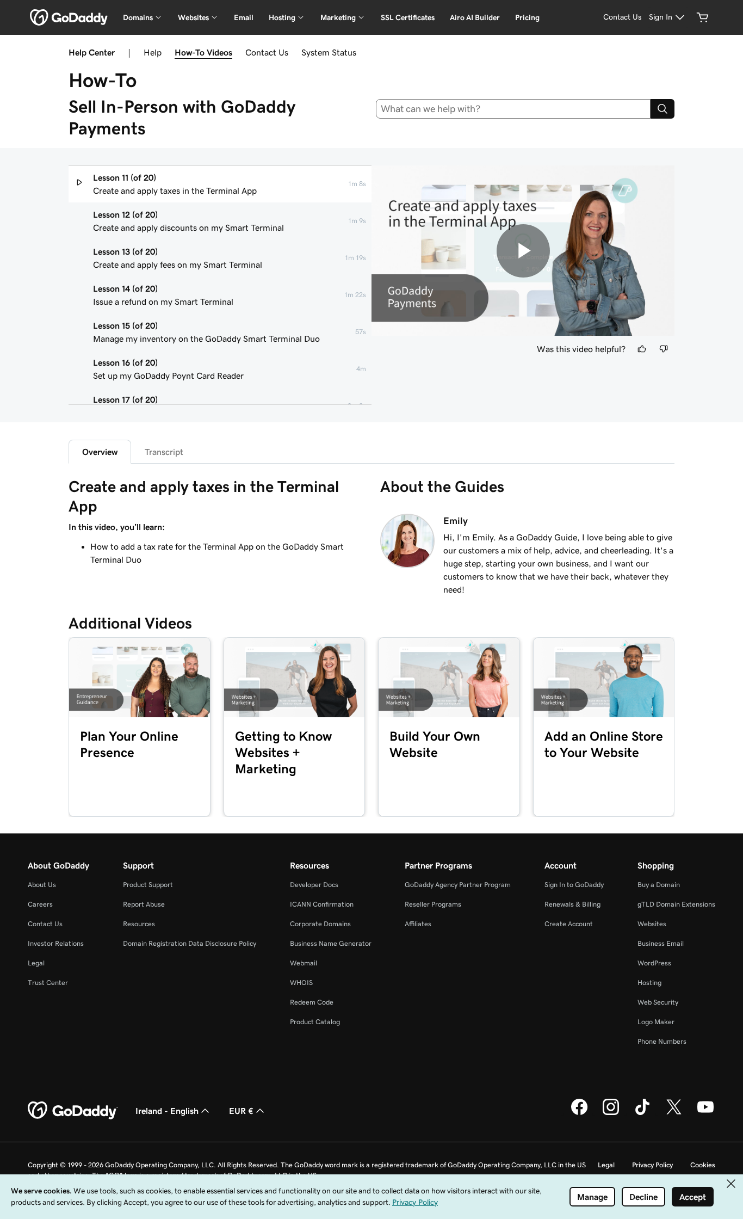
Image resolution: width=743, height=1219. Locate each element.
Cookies (702, 1164)
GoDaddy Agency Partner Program (458, 884)
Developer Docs (314, 884)
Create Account (568, 923)
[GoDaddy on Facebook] (579, 1113)
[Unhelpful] (663, 349)
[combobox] (513, 109)
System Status (328, 52)
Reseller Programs (433, 904)
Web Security (657, 1002)
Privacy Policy (652, 1164)
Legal (36, 962)
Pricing (527, 17)
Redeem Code (311, 1002)
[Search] (662, 109)
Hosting (649, 982)
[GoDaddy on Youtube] (705, 1113)
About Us (42, 884)
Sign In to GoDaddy (574, 884)
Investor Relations (56, 943)
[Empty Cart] (702, 17)
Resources (139, 923)
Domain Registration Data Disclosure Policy (189, 943)
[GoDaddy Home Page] (73, 1110)
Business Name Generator (330, 943)
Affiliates (418, 923)
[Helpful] (642, 349)
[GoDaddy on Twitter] (674, 1113)
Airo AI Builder (475, 17)
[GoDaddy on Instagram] (611, 1113)
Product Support (148, 884)
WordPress (654, 962)
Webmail (303, 962)
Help (153, 52)
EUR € (241, 1110)
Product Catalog (315, 1021)
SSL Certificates (408, 17)
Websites (651, 923)
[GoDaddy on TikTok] (642, 1113)
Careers (40, 904)
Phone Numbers (661, 1041)
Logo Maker (655, 1021)
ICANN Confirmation (322, 904)
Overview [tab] (99, 451)
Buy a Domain (658, 884)
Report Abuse (144, 904)
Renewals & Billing (572, 904)
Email (243, 17)
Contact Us (266, 52)
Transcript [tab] (164, 451)
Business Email (660, 943)
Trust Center (48, 982)
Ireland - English (167, 1110)
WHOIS (301, 982)
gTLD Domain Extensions (676, 904)
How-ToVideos (203, 52)
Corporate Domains (320, 923)
